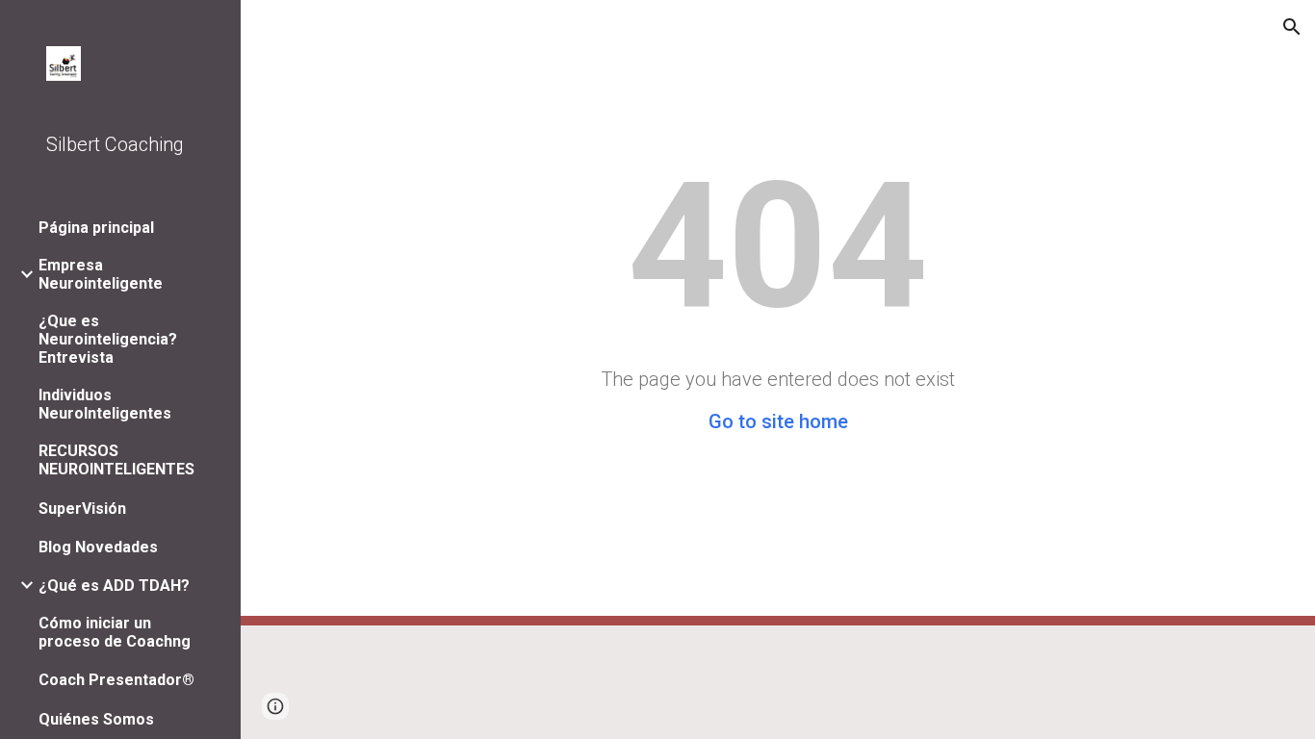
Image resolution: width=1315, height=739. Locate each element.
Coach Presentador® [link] (116, 680)
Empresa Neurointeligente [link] (101, 274)
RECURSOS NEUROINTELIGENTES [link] (116, 460)
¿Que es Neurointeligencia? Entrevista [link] (108, 339)
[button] (1292, 27)
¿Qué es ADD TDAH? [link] (114, 585)
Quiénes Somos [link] (96, 719)
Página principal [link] (96, 227)
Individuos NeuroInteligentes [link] (105, 404)
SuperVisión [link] (82, 508)
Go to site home (778, 421)
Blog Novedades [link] (98, 547)
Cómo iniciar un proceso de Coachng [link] (115, 632)
